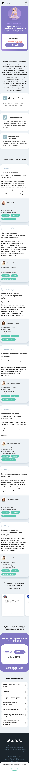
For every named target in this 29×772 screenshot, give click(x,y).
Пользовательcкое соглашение (14, 747)
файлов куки (24, 765)
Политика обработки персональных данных (14, 749)
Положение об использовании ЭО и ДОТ (14, 751)
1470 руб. (15, 45)
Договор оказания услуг (14, 746)
